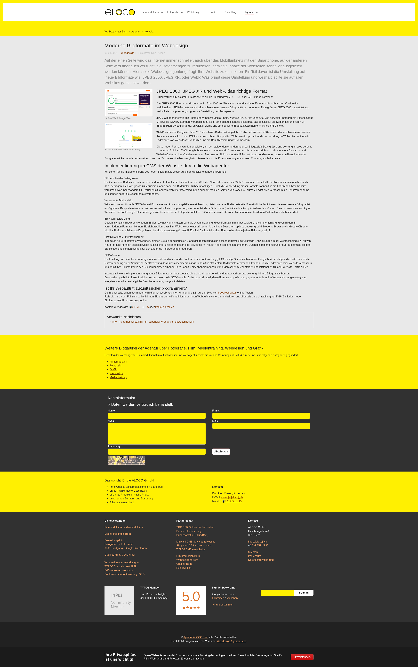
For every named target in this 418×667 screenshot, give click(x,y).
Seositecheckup (227, 292)
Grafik (113, 369)
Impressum (254, 556)
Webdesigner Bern (187, 559)
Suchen (304, 592)
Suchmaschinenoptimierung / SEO (124, 574)
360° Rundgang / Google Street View (125, 548)
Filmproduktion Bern (188, 556)
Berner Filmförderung (188, 531)
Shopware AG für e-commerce (193, 545)
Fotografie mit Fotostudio (118, 544)
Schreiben (218, 598)
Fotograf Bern (184, 567)
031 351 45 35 (260, 545)
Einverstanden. (302, 657)
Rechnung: (114, 446)
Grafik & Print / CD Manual (119, 554)
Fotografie (115, 365)
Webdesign (127, 53)
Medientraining (118, 377)
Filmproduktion (118, 361)
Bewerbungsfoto (113, 540)
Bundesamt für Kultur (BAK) (192, 535)
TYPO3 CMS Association (191, 549)
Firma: (216, 410)
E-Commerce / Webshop (118, 570)
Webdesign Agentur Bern (231, 641)
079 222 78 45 (233, 501)
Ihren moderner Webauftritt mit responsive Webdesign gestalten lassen (153, 321)
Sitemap (253, 552)
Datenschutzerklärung (261, 559)
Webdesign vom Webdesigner (121, 562)
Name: (111, 410)
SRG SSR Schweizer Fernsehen (195, 527)
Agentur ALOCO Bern (195, 637)
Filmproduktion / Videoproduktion (123, 527)
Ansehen (232, 598)
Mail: (215, 420)
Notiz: (111, 420)
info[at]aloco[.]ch (164, 307)
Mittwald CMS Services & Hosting (195, 541)
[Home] (119, 12)
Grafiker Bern (184, 563)
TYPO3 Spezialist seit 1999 (120, 566)
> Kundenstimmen (222, 604)
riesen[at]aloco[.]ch (232, 497)
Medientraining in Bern (117, 533)
